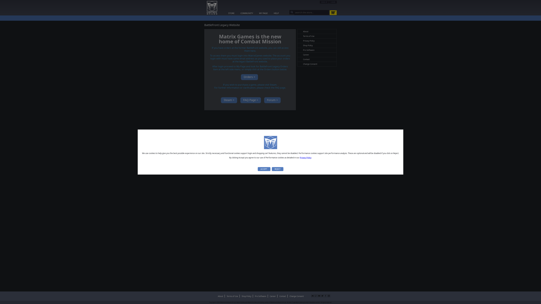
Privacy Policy (305, 157)
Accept (264, 169)
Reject (278, 169)
